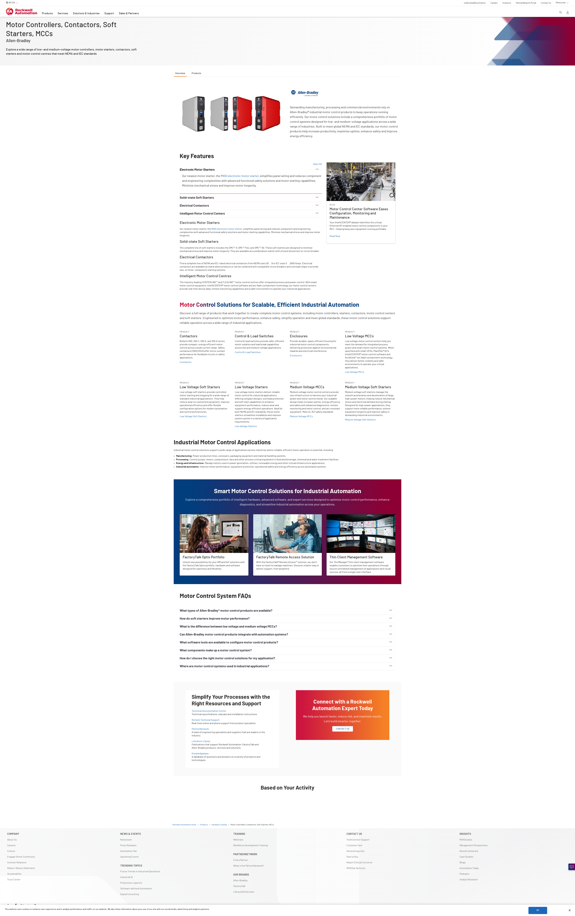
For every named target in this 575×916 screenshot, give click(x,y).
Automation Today (469, 868)
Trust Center (14, 879)
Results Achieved (469, 851)
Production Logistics (131, 883)
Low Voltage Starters (246, 426)
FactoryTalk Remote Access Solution (272, 516)
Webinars (238, 840)
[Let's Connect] (571, 867)
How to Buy (352, 857)
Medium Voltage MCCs (301, 416)
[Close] (569, 910)
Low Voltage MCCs (354, 372)
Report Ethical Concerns (359, 862)
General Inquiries (355, 851)
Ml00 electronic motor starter (240, 176)
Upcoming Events (129, 857)
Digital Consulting (129, 894)
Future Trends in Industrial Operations (140, 871)
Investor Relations (17, 862)
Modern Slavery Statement (21, 868)
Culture (11, 851)
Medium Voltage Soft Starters (360, 420)
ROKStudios (466, 840)
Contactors (186, 362)
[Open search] (560, 13)
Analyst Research (469, 879)
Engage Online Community (21, 857)
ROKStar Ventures (355, 868)
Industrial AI (126, 877)
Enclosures (296, 355)
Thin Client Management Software (344, 516)
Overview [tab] (180, 73)
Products (47, 13)
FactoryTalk (239, 886)
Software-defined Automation (136, 888)
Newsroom (126, 840)
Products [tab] (196, 73)
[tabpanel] (287, 445)
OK (537, 910)
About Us (12, 840)
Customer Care (354, 845)
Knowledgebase (200, 753)
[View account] (567, 13)
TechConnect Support (358, 840)
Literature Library (201, 741)
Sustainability (14, 874)
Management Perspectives (474, 845)
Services (63, 13)
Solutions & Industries (86, 13)
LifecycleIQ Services (243, 892)
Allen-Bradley (240, 880)
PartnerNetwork (200, 729)
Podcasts (464, 874)
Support (109, 13)
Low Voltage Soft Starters (193, 416)
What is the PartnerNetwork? (248, 866)
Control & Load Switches (248, 352)
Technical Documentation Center (209, 711)
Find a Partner (240, 860)
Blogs (463, 862)
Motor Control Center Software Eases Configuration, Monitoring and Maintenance (360, 166)
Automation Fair (128, 851)
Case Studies (466, 857)
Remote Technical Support (206, 720)
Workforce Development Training (250, 845)
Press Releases (128, 845)
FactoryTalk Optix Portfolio (193, 516)
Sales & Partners (129, 13)
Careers (11, 845)
